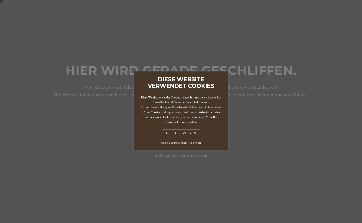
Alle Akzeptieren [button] (181, 133)
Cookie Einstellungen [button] (174, 142)
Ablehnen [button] (195, 142)
